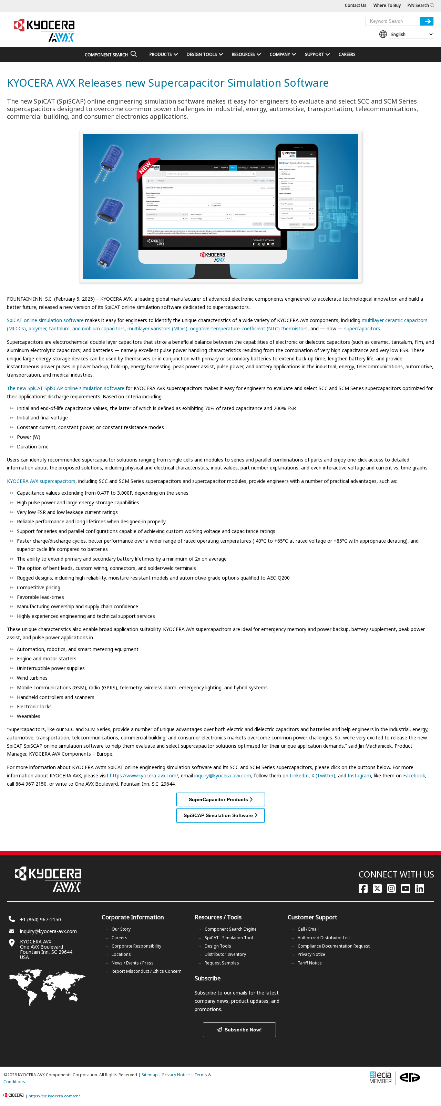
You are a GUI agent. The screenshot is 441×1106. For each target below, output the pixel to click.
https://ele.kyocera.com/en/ (54, 1095)
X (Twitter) (323, 775)
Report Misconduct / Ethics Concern (147, 971)
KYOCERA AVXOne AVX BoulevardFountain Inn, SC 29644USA (46, 949)
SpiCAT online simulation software (45, 320)
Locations (121, 954)
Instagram (359, 775)
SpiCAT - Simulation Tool (229, 938)
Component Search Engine (231, 929)
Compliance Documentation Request (334, 946)
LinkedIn (299, 775)
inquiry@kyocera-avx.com (222, 775)
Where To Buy (387, 5)
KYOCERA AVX (45, 30)
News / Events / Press (133, 963)
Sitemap (150, 1075)
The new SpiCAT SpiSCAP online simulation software (65, 388)
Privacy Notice (311, 954)
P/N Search (419, 5)
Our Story (121, 929)
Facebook (414, 775)
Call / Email (308, 929)
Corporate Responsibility (136, 946)
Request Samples (222, 963)
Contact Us (356, 5)
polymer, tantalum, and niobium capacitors (77, 328)
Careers (119, 938)
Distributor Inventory (225, 954)
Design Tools (218, 946)
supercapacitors (362, 328)
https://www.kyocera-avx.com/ (144, 775)
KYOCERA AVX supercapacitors (41, 481)
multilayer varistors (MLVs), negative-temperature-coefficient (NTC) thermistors (217, 328)
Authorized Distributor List (324, 938)
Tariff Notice (310, 963)
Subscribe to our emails (221, 992)
